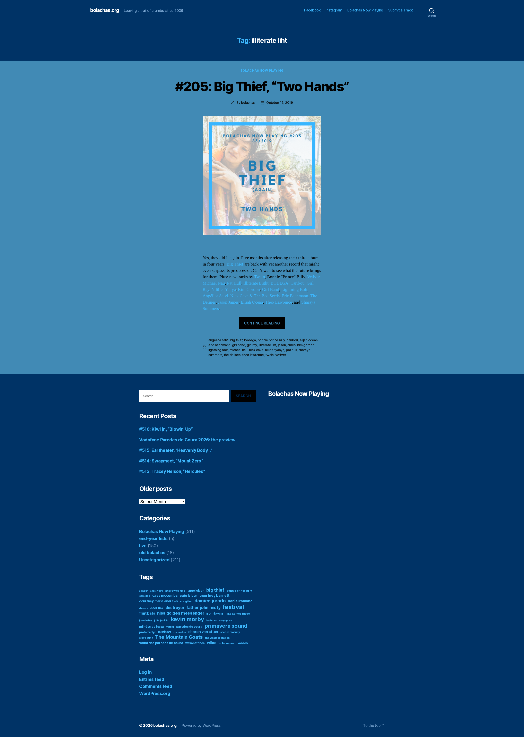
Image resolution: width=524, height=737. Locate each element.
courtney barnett (214, 595)
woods (243, 643)
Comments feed (155, 686)
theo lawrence (253, 355)
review (164, 631)
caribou (292, 340)
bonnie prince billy (271, 340)
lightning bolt (218, 350)
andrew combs (175, 590)
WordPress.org (154, 693)
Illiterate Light (256, 283)
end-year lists (153, 538)
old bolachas (152, 552)
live (143, 545)
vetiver (280, 355)
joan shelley (145, 620)
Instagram (334, 10)
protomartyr (147, 632)
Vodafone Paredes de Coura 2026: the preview (187, 439)
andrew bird (156, 591)
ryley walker (179, 632)
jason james (287, 345)
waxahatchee (195, 643)
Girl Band (270, 289)
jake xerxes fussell (238, 613)
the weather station (217, 637)
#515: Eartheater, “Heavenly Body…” (175, 450)
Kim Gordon (249, 289)
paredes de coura (189, 626)
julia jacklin (161, 620)
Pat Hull (234, 283)
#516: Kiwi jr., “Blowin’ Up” (166, 429)
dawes (143, 608)
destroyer (175, 607)
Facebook (312, 10)
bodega (250, 340)
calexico (144, 595)
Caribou (297, 283)
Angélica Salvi (215, 296)
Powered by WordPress (201, 725)
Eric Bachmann (295, 296)
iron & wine (215, 613)
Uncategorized (154, 559)
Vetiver (313, 277)
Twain (259, 277)
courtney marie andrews (158, 601)
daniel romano (240, 601)
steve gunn (146, 637)
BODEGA (279, 283)
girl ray (252, 345)
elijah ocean (309, 340)
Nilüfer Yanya (223, 289)
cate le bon (188, 596)
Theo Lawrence (278, 302)
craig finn (186, 601)
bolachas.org (104, 10)
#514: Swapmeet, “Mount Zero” (171, 460)
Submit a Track (400, 10)
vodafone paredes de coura (161, 643)
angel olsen (195, 590)
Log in (145, 672)
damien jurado (210, 600)
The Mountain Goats (179, 637)
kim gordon (305, 345)
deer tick (156, 608)
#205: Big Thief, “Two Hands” (262, 86)
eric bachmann (219, 345)
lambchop (211, 620)
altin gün (143, 591)
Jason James (228, 302)
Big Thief (235, 264)
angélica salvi (218, 340)
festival (233, 606)
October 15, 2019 (279, 103)
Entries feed (151, 679)
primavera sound (225, 626)
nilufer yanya (274, 350)
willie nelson (227, 643)
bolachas (248, 103)
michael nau (238, 350)
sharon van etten (203, 632)
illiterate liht (267, 345)
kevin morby (187, 619)
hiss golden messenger (180, 613)
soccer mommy (230, 632)
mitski (170, 626)
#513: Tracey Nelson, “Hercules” (172, 471)
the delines (232, 355)
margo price (225, 620)
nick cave (256, 350)
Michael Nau (214, 283)
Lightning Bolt (294, 289)
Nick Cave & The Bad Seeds (255, 296)
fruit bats (147, 613)
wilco (211, 643)
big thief (236, 340)
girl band (238, 345)
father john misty (203, 607)
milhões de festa (151, 626)
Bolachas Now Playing (365, 10)
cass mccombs (165, 595)
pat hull (291, 350)
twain (269, 355)
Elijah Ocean (252, 302)
